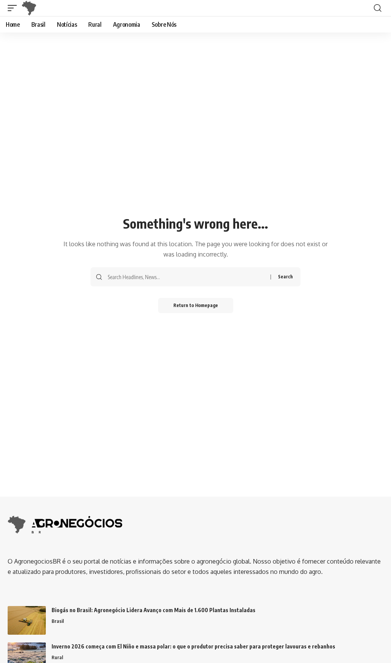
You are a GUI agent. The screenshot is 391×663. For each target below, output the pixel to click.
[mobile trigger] (14, 8)
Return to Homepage (195, 305)
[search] (377, 8)
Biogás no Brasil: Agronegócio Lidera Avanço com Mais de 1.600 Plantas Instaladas (153, 610)
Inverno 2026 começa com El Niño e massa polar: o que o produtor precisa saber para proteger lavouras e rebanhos (193, 646)
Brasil (58, 621)
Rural (57, 657)
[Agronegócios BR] (30, 8)
